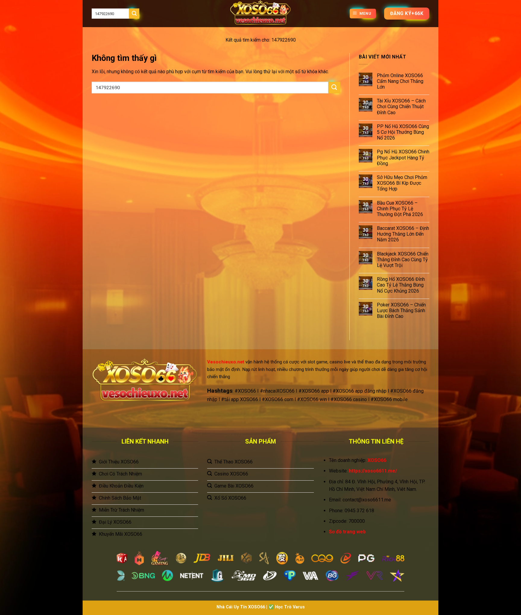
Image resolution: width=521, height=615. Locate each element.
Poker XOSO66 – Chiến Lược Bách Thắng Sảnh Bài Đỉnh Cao (401, 310)
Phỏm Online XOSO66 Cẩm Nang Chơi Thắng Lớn (400, 81)
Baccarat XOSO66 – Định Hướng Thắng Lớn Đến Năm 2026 (403, 234)
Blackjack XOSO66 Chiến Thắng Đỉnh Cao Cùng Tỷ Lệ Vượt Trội (402, 259)
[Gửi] (134, 13)
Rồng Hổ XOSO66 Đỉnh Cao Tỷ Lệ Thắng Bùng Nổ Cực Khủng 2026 (401, 284)
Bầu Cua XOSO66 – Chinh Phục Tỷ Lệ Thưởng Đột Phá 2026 (400, 208)
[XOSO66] (260, 13)
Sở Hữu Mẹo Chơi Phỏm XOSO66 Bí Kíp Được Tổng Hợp (402, 183)
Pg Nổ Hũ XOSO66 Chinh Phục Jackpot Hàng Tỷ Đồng (403, 157)
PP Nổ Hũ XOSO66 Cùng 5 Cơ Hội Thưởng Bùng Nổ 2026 (403, 132)
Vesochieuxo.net (225, 362)
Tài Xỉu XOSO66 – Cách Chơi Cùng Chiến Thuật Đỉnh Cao (401, 106)
